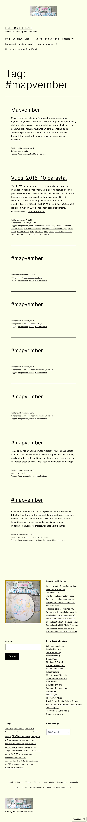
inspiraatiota (40, 370)
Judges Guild (10, 751)
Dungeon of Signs (54, 685)
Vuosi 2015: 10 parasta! (39, 178)
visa (22, 767)
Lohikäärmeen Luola (55, 646)
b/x (26, 728)
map (30, 751)
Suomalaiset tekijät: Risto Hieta (60, 628)
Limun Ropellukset (18, 28)
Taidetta (38, 39)
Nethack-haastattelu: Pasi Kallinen (61, 631)
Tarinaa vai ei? (52, 593)
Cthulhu (35, 732)
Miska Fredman (39, 154)
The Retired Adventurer (56, 678)
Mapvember (25, 110)
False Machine (52, 672)
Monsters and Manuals (56, 675)
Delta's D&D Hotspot (55, 665)
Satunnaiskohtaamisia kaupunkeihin (62, 612)
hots (32, 231)
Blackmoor (8, 732)
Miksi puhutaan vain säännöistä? (60, 602)
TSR (9, 764)
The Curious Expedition (29, 234)
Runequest (9, 758)
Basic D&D (30, 728)
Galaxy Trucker (23, 231)
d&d (30, 154)
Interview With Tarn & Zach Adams (61, 586)
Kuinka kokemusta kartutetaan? (60, 618)
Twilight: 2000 (25, 764)
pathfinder (22, 754)
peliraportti (29, 754)
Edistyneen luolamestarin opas (60, 599)
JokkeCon (39, 231)
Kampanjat (10, 44)
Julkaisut (17, 39)
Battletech (66, 226)
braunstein (20, 732)
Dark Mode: (77, 819)
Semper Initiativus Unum (57, 688)
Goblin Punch (52, 659)
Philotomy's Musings (55, 698)
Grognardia (51, 691)
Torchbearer (45, 234)
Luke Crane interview (55, 589)
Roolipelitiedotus (53, 649)
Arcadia (58, 226)
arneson (17, 728)
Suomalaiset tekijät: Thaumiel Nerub (62, 622)
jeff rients (33, 747)
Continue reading (36, 211)
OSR (16, 754)
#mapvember (23, 154)
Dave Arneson (24, 736)
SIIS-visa (29, 761)
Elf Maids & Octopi (54, 662)
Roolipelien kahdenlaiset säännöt (61, 615)
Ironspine (42, 540)
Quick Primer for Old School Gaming (62, 701)
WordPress (29, 812)
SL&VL (51, 231)
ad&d (11, 728)
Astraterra (33, 540)
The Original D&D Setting (57, 711)
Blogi (7, 39)
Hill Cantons (51, 682)
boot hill (14, 732)
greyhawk (20, 747)
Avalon (22, 728)
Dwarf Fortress (19, 740)
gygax (27, 747)
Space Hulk (60, 231)
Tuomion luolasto (45, 44)
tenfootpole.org (53, 656)
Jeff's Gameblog (53, 652)
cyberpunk (8, 736)
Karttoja (38, 277)
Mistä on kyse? (26, 44)
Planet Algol (51, 694)
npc (6, 754)
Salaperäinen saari (20, 758)
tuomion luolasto (15, 764)
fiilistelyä (27, 223)
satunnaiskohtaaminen (12, 761)
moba (46, 231)
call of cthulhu (28, 732)
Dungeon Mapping (54, 714)
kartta (31, 280)
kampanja (18, 751)
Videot (28, 39)
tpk (6, 764)
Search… (9, 641)
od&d (11, 754)
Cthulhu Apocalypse (19, 229)
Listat (34, 223)
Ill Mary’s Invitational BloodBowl (21, 49)
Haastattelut (68, 39)
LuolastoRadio (52, 39)
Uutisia (26, 151)
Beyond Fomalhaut (54, 668)
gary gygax (11, 747)
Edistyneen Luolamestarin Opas (54, 229)
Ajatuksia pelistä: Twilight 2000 (60, 609)
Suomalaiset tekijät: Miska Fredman (62, 625)
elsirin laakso (30, 743)
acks (7, 728)
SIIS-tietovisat (52, 606)
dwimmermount (34, 229)
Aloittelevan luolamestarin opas (41, 226)
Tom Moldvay (36, 761)
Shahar (23, 761)
